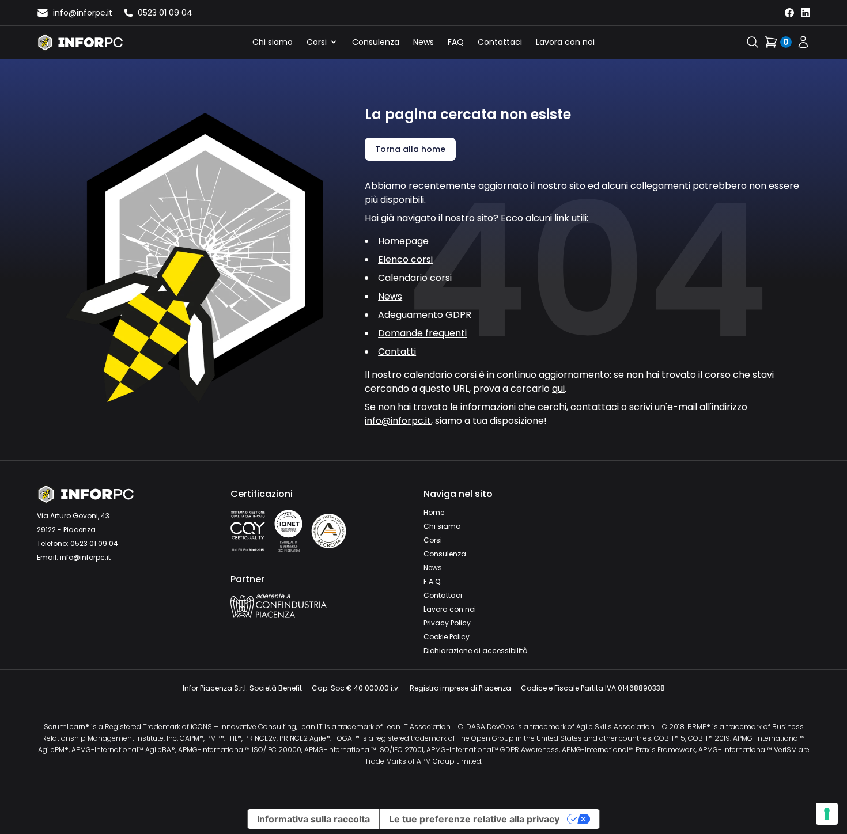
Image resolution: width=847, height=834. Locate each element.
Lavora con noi (565, 42)
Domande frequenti (422, 333)
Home (433, 512)
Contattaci (500, 42)
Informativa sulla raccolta (313, 819)
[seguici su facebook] (789, 12)
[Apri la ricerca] (752, 42)
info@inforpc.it (398, 420)
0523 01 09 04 (94, 543)
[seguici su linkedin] (805, 12)
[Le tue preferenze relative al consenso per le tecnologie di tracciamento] (827, 814)
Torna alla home (410, 149)
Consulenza (375, 42)
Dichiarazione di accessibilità (475, 650)
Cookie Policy (446, 637)
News (423, 42)
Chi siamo (272, 42)
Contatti (397, 351)
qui (558, 388)
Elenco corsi (405, 259)
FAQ (456, 42)
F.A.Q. (432, 581)
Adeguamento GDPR (424, 314)
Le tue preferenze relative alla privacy (474, 819)
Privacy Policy (447, 623)
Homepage (403, 241)
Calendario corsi (415, 278)
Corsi (317, 42)
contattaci (594, 407)
